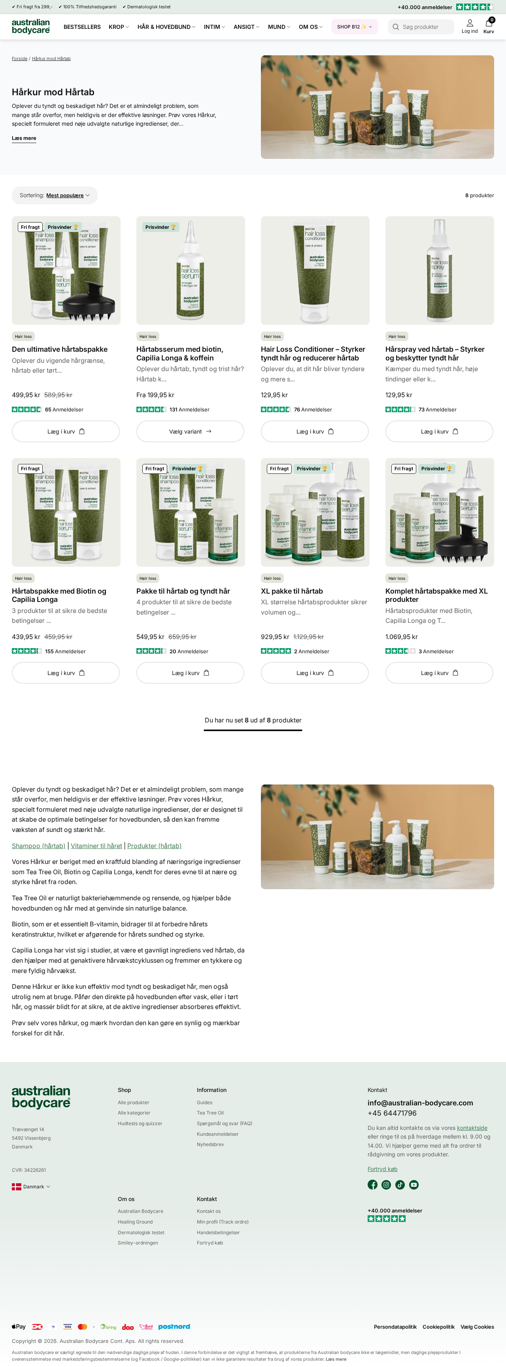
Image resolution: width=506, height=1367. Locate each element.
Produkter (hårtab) (154, 846)
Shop (124, 1089)
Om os (126, 1198)
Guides (204, 1102)
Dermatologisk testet (149, 6)
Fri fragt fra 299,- (35, 6)
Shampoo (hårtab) (39, 846)
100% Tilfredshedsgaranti (90, 6)
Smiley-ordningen (138, 1243)
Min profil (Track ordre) (223, 1222)
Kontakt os (209, 1211)
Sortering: (32, 195)
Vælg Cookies (477, 1327)
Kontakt (207, 1198)
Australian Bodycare (140, 1211)
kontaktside (472, 1127)
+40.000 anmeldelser (425, 7)
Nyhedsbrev (210, 1144)
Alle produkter (133, 1102)
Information (212, 1089)
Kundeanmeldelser (218, 1134)
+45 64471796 (392, 1113)
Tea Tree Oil (210, 1113)
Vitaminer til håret (96, 846)
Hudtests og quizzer (140, 1123)
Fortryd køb (210, 1243)
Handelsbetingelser (218, 1232)
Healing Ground (135, 1222)
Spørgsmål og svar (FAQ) (224, 1123)
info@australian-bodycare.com (420, 1103)
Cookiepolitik (439, 1327)
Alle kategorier (134, 1113)
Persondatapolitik (395, 1327)
